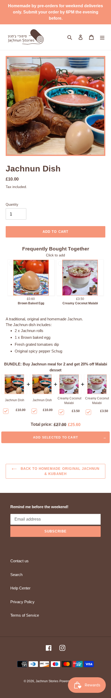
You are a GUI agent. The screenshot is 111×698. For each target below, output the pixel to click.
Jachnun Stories (47, 681)
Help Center (20, 588)
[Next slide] (105, 278)
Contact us (19, 561)
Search (16, 574)
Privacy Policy (22, 602)
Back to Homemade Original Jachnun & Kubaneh (59, 471)
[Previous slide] (6, 278)
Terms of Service (24, 615)
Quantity (12, 204)
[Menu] (102, 37)
